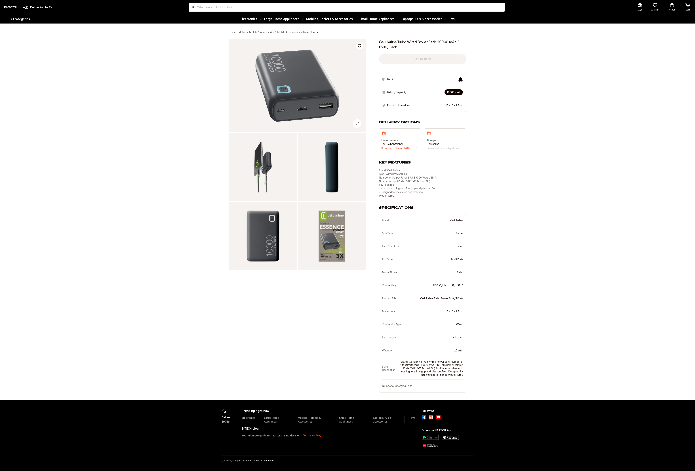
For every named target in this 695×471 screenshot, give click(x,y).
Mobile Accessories (288, 32)
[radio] (460, 79)
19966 (226, 422)
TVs (452, 19)
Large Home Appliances (281, 19)
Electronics (248, 19)
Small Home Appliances (377, 19)
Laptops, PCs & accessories (421, 19)
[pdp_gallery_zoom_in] (297, 85)
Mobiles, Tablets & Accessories (329, 19)
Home (232, 32)
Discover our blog (312, 435)
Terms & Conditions (264, 460)
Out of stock (422, 59)
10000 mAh (453, 92)
